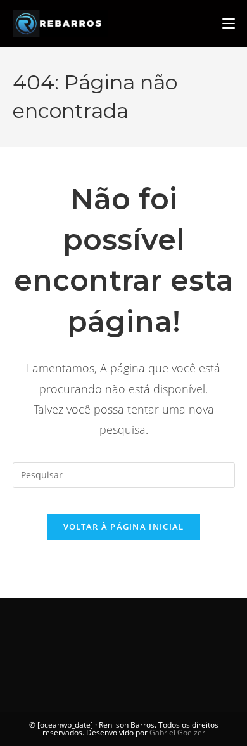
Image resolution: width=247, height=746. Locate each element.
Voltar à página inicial (123, 526)
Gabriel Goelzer (177, 732)
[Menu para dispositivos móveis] (228, 23)
